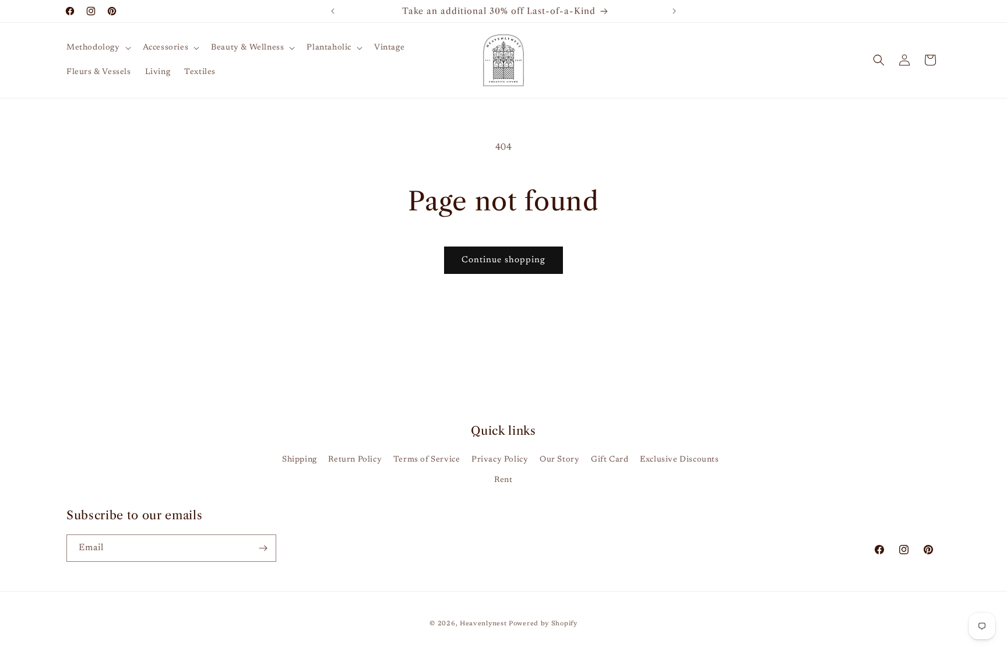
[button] (97, 48)
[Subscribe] (263, 548)
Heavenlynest (483, 624)
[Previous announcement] (333, 11)
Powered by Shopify (543, 624)
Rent (503, 480)
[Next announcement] (674, 11)
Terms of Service (426, 460)
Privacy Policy (499, 460)
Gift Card (609, 460)
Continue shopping (503, 260)
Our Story (559, 460)
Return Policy (355, 460)
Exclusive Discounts (679, 460)
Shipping (299, 460)
